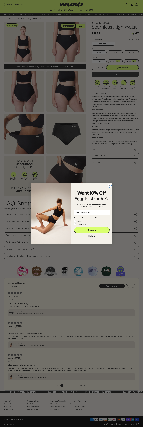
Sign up (92, 230)
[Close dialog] (109, 185)
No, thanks (91, 236)
